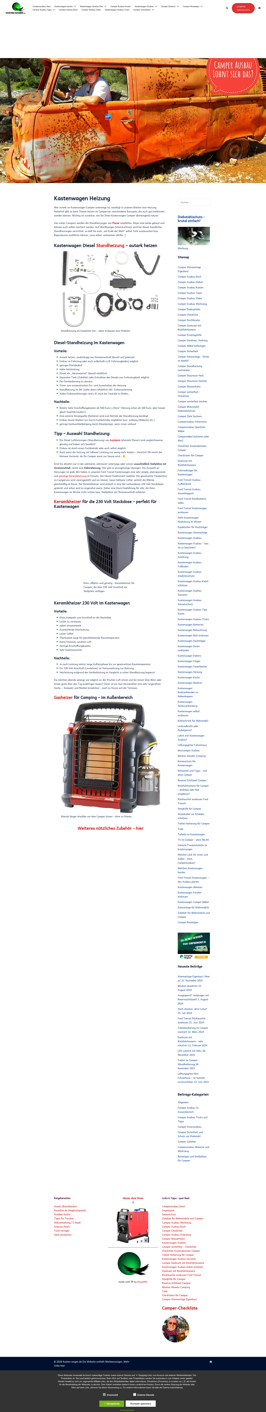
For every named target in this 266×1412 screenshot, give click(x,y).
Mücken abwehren (188, 986)
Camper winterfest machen (192, 401)
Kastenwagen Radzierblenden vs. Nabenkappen (188, 692)
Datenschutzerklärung (173, 1387)
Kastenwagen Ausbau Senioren (179, 1259)
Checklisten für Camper (190, 455)
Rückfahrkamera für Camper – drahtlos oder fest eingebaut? (193, 790)
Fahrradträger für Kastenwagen (187, 472)
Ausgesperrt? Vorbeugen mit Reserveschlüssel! (193, 997)
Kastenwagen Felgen (189, 661)
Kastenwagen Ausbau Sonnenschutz (189, 602)
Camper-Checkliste (180, 1308)
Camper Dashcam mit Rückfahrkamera (189, 327)
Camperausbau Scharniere (192, 422)
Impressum (168, 1210)
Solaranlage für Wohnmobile (193, 907)
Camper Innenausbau (189, 1127)
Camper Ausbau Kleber (190, 282)
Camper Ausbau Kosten (120, 6)
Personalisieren (127, 1410)
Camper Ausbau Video (91, 10)
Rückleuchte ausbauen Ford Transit (181, 1275)
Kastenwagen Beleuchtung (192, 630)
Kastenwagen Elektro (189, 656)
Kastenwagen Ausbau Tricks (117, 10)
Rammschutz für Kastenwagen (187, 763)
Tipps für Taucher (64, 1218)
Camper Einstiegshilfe (190, 335)
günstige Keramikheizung (72, 476)
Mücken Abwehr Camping (192, 756)
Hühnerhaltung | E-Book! (67, 1222)
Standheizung (110, 245)
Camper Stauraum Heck (191, 375)
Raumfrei (142, 1282)
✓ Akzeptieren (112, 1403)
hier (62, 1366)
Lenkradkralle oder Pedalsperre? (188, 728)
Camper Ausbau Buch (68, 10)
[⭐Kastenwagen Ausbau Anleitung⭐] (16, 8)
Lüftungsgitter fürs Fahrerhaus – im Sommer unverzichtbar (191, 1078)
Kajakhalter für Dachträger (193, 527)
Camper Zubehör (168, 6)
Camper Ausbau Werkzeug (192, 304)
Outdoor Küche (62, 1214)
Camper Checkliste (243, 8)
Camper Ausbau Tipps (42, 10)
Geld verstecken (62, 1235)
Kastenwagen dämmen (190, 887)
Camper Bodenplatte (189, 309)
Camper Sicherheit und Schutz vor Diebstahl (190, 1134)
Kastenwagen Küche (189, 677)
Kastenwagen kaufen (63, 6)
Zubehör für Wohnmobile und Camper (182, 1218)
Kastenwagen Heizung (190, 672)
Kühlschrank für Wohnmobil (193, 721)
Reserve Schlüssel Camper (192, 780)
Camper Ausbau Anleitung (176, 1235)
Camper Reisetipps (191, 6)
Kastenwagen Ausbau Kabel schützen (182, 1267)
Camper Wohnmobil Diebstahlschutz (188, 409)
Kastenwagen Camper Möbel (193, 902)
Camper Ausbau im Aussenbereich (188, 1110)
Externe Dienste (145, 1395)
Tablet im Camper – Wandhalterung (188, 1062)
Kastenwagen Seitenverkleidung (187, 704)
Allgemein (183, 1102)
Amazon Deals (62, 1227)
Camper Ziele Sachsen (190, 416)
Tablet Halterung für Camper (194, 823)
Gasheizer (63, 697)
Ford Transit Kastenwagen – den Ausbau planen (193, 880)
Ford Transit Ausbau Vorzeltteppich (189, 491)
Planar (116, 223)
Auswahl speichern (140, 1403)
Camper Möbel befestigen (192, 346)
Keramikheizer (67, 501)
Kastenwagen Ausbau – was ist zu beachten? (193, 545)
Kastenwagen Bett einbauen (193, 635)
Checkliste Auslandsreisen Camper (181, 1251)
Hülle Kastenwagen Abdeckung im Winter (189, 520)
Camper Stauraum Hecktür (192, 381)
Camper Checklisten (142, 10)
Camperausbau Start (42, 6)
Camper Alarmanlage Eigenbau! (179, 1299)
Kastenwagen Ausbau (144, 6)
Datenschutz (169, 1214)
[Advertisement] (133, 37)
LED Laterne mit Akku (190, 1051)
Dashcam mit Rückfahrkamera (187, 463)
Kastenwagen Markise (190, 683)
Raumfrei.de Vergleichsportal (70, 1210)
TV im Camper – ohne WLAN (193, 840)
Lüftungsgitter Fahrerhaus (192, 745)
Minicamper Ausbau (189, 750)
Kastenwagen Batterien (191, 624)
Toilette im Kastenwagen (191, 834)
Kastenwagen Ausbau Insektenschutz (189, 574)
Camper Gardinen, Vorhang (193, 340)
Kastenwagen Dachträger (191, 641)
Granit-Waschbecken (65, 1206)
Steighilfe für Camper (189, 809)
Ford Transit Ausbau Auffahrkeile (189, 482)
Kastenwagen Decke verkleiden (189, 648)
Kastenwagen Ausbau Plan (91, 6)
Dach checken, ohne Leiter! (192, 1009)
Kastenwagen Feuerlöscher (192, 666)
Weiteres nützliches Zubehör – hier (111, 828)
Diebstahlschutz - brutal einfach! (191, 218)
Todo (180, 829)
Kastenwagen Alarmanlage (192, 532)
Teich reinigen (62, 1231)
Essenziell (112, 1395)
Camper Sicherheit (188, 351)
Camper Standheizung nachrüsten (190, 368)
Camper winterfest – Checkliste (189, 394)
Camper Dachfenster (189, 320)
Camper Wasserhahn (189, 386)
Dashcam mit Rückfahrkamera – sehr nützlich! (190, 1041)
